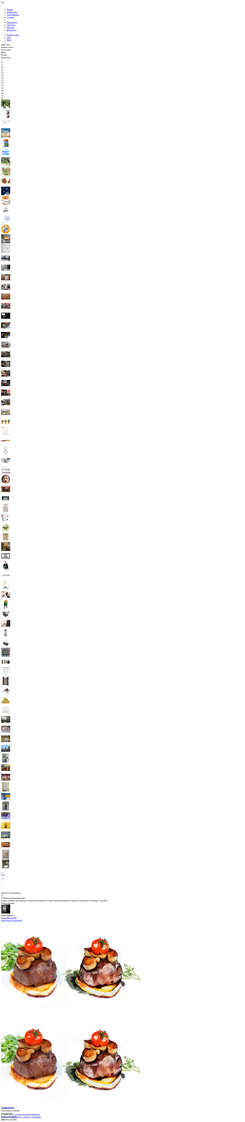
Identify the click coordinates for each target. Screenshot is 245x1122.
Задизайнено (13, 15)
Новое (10, 9)
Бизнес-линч (13, 35)
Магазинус (12, 22)
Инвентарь (12, 12)
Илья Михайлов (9, 918)
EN (2, 2)
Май (9, 40)
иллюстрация (7, 1107)
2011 (9, 37)
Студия (10, 17)
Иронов (10, 27)
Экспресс (11, 25)
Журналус (11, 30)
